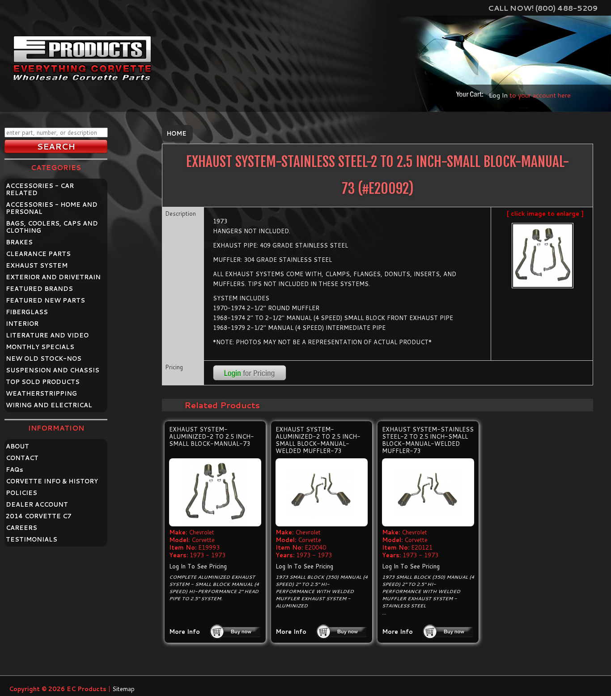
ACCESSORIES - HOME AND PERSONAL (52, 208)
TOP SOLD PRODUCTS (43, 382)
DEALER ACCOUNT (37, 504)
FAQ (14, 469)
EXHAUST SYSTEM (37, 265)
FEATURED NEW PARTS (45, 300)
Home (176, 133)
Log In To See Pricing (198, 566)
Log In (498, 95)
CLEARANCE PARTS (38, 254)
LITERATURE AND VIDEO (47, 335)
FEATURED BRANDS (39, 289)
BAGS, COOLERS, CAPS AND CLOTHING (52, 227)
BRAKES (19, 242)
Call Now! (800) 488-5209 (543, 8)
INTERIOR (22, 324)
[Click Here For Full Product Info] (215, 492)
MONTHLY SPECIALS (40, 347)
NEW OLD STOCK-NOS (43, 358)
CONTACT (22, 458)
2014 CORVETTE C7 (39, 516)
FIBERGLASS (27, 312)
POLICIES (21, 493)
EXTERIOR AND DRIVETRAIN (53, 277)
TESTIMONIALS (31, 539)
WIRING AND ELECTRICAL (49, 405)
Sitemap (123, 689)
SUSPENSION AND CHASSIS (52, 370)
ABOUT (17, 446)
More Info (184, 632)
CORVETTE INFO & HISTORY (52, 481)
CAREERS (21, 528)
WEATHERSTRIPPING (41, 393)
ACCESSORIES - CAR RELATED (40, 189)
